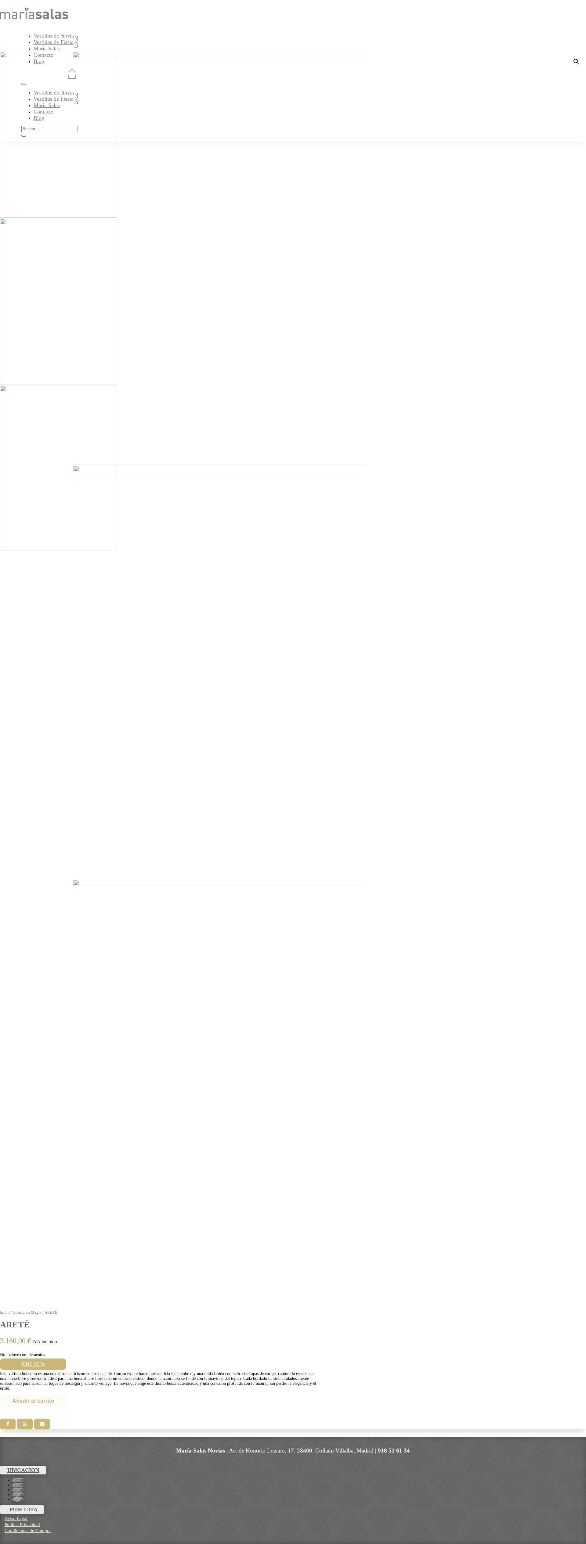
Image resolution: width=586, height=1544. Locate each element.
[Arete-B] (219, 1087)
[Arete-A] (219, 259)
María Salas (47, 48)
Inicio (5, 1312)
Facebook (8, 1424)
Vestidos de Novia (54, 36)
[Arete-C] (219, 673)
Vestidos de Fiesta (54, 42)
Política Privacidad (22, 1524)
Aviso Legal (16, 1518)
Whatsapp (25, 1424)
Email (42, 1424)
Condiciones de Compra (28, 1530)
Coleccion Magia (27, 1312)
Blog (39, 61)
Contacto (43, 55)
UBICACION (23, 1470)
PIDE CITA (33, 1364)
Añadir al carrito (33, 1401)
